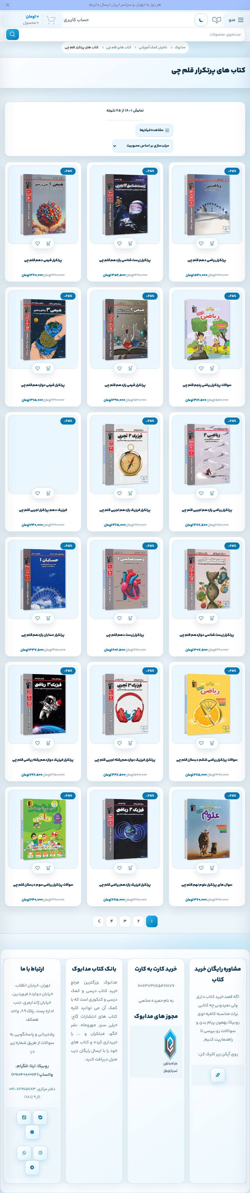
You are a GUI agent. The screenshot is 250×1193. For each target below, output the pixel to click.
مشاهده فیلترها (151, 130)
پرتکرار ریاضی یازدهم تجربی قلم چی (207, 510)
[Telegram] (32, 1167)
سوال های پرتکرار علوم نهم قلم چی (206, 885)
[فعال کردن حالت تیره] (201, 20)
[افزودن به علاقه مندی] (201, 243)
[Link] (218, 1075)
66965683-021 (22, 1089)
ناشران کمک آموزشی (152, 47)
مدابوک (179, 47)
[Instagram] (40, 1153)
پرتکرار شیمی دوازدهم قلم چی (43, 385)
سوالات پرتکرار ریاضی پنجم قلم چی (207, 385)
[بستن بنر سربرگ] (7, 5)
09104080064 (25, 1075)
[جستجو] (12, 34)
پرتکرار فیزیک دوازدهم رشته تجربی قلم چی (125, 760)
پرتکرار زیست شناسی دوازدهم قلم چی (207, 635)
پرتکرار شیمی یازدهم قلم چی (125, 385)
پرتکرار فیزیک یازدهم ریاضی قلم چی (125, 885)
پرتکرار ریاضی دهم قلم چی (207, 260)
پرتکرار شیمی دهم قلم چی (43, 260)
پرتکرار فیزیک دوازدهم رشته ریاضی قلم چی (43, 760)
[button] (212, 243)
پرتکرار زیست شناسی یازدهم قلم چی (125, 260)
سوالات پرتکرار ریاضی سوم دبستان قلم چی (43, 885)
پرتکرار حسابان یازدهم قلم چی (43, 635)
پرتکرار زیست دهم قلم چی (125, 635)
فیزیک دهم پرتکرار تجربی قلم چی (43, 510)
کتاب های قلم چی (118, 47)
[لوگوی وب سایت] (216, 20)
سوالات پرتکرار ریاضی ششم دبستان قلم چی (207, 760)
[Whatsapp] (24, 1153)
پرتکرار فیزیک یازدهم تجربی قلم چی (125, 510)
